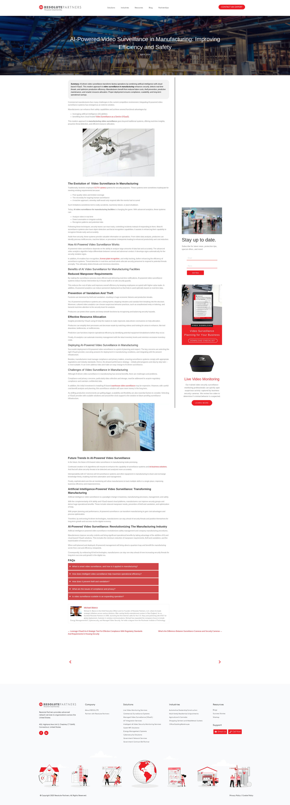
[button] (70, 662)
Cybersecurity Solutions (132, 735)
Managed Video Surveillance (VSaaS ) (138, 717)
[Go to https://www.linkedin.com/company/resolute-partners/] (46, 733)
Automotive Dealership (178, 710)
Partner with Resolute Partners (97, 714)
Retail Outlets (197, 721)
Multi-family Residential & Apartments (184, 714)
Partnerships (163, 8)
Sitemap (216, 717)
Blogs (215, 710)
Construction (192, 710)
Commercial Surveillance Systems (136, 714)
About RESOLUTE (92, 710)
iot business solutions (158, 467)
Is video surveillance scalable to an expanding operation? (98, 596)
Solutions (111, 8)
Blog (151, 8)
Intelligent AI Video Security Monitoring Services (142, 724)
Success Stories (219, 713)
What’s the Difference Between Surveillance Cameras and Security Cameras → (190, 631)
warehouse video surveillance (123, 386)
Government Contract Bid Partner (136, 742)
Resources (139, 8)
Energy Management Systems (135, 731)
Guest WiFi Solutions (131, 728)
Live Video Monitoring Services (135, 710)
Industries (125, 8)
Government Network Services (135, 738)
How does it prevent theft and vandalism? (91, 581)
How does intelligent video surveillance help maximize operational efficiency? (107, 574)
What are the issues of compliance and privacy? (93, 589)
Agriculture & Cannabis (178, 717)
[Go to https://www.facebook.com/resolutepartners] (41, 733)
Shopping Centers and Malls (180, 721)
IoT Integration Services (132, 721)
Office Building (175, 724)
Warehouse (185, 724)
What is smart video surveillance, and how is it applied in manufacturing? (105, 566)
